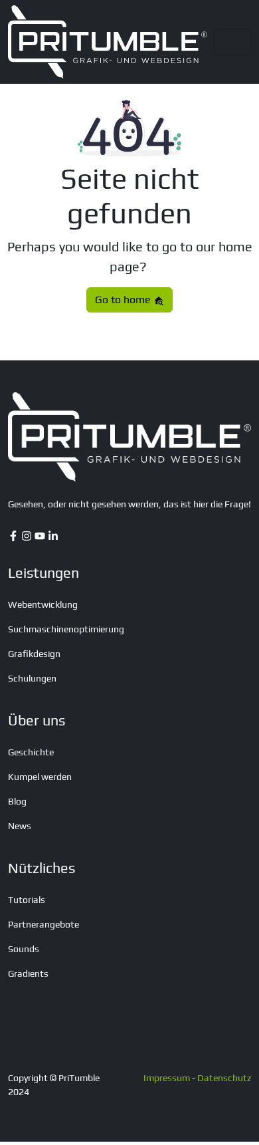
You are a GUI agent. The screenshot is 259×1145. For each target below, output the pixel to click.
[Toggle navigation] (232, 42)
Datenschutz (224, 1078)
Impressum (166, 1078)
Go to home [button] (124, 299)
